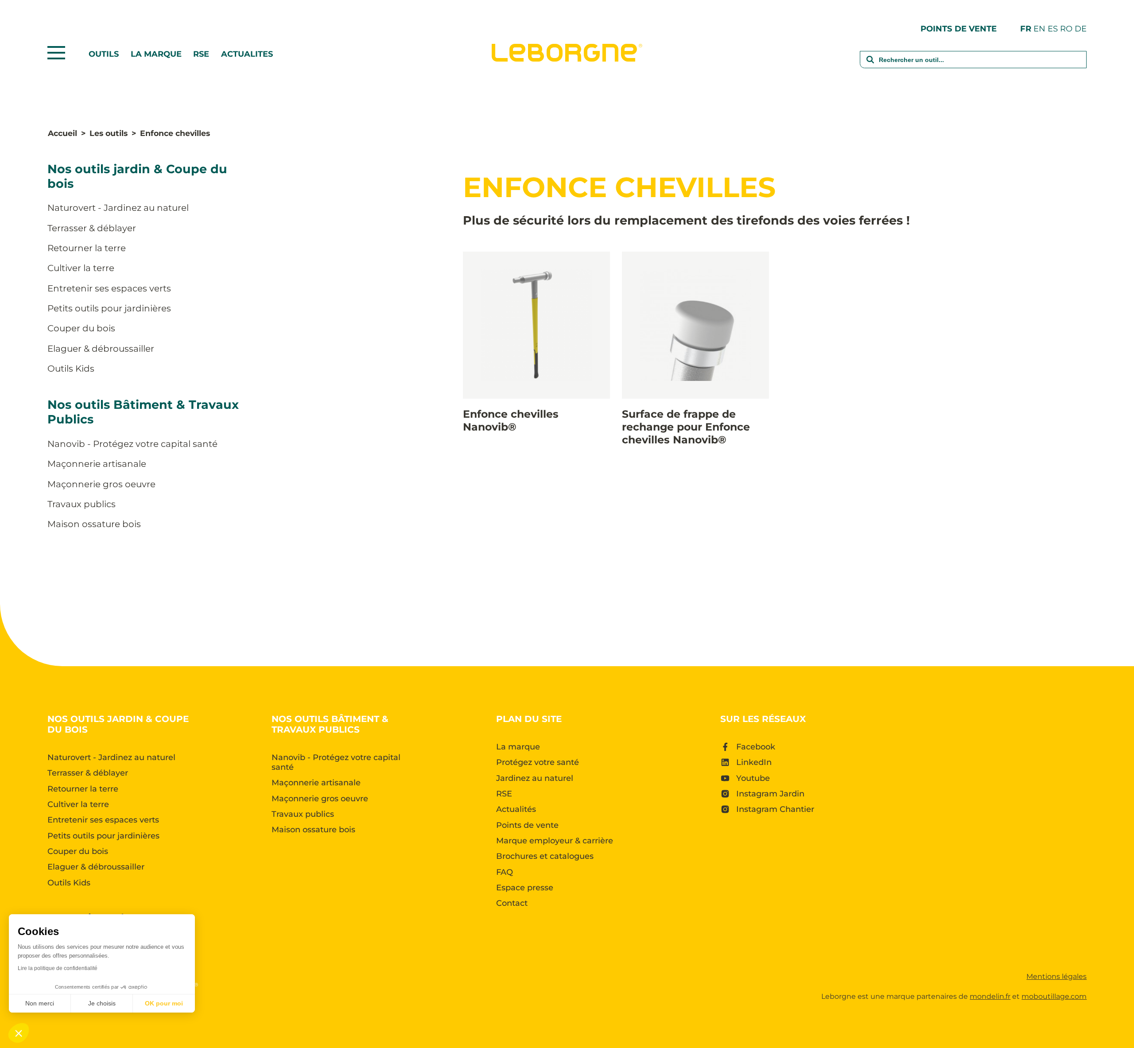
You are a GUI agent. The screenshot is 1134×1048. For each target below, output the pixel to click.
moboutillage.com (1054, 996)
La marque (156, 54)
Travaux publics (81, 504)
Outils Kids (70, 368)
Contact (512, 903)
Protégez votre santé (537, 762)
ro (1066, 28)
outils (104, 54)
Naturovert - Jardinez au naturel (118, 207)
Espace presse (524, 888)
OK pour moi (164, 1003)
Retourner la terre (86, 248)
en (1039, 28)
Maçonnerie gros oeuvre (101, 484)
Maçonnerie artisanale (96, 463)
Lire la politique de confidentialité (57, 968)
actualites (247, 54)
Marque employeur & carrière (554, 841)
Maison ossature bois (94, 524)
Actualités (516, 809)
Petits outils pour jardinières (109, 308)
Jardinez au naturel (534, 778)
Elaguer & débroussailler (100, 348)
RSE (201, 54)
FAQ (504, 872)
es (1053, 28)
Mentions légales (1056, 976)
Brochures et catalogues (545, 856)
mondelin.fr (990, 996)
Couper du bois (81, 328)
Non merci (39, 1003)
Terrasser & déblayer (91, 228)
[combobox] (973, 65)
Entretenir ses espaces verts (109, 288)
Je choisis (102, 1003)
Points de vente (958, 28)
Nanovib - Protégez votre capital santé (132, 444)
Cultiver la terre (80, 268)
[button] (18, 1033)
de (1081, 28)
